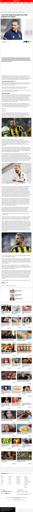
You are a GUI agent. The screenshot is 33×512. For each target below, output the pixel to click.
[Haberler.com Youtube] (5, 493)
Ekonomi (2, 477)
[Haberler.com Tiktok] (6, 493)
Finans (9, 480)
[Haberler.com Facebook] (3, 491)
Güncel (5, 12)
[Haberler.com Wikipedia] (3, 493)
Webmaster (25, 483)
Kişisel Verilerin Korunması (27, 481)
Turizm (9, 481)
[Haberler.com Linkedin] (8, 491)
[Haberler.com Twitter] (5, 491)
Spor (15, 285)
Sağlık (9, 477)
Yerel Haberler (10, 483)
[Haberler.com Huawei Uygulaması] (26, 492)
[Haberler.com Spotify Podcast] (11, 491)
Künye (28, 473)
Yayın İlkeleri (30, 473)
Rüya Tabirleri (18, 482)
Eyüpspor (13, 285)
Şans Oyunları (18, 481)
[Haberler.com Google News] (1, 491)
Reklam (23, 473)
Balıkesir (10, 285)
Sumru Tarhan (6, 282)
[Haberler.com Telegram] (8, 493)
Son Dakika (2, 481)
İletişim (25, 473)
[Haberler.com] (5, 473)
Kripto (1, 482)
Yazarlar (10, 482)
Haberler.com (18, 476)
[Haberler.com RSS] (1, 493)
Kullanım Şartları (26, 477)
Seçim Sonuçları (18, 480)
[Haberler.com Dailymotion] (10, 493)
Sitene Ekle (25, 487)
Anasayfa (2, 12)
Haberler (2, 476)
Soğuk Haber (3, 285)
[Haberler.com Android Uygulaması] (22, 492)
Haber (13, 498)
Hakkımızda (20, 473)
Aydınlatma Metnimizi (7, 510)
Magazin (2, 480)
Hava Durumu (18, 477)
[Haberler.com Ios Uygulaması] (18, 492)
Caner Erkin (7, 285)
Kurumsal (25, 476)
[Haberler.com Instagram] (6, 491)
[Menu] (1, 0)
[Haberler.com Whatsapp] (10, 491)
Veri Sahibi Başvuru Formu (27, 482)
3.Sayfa (2, 483)
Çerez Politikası (26, 480)
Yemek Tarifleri (18, 483)
